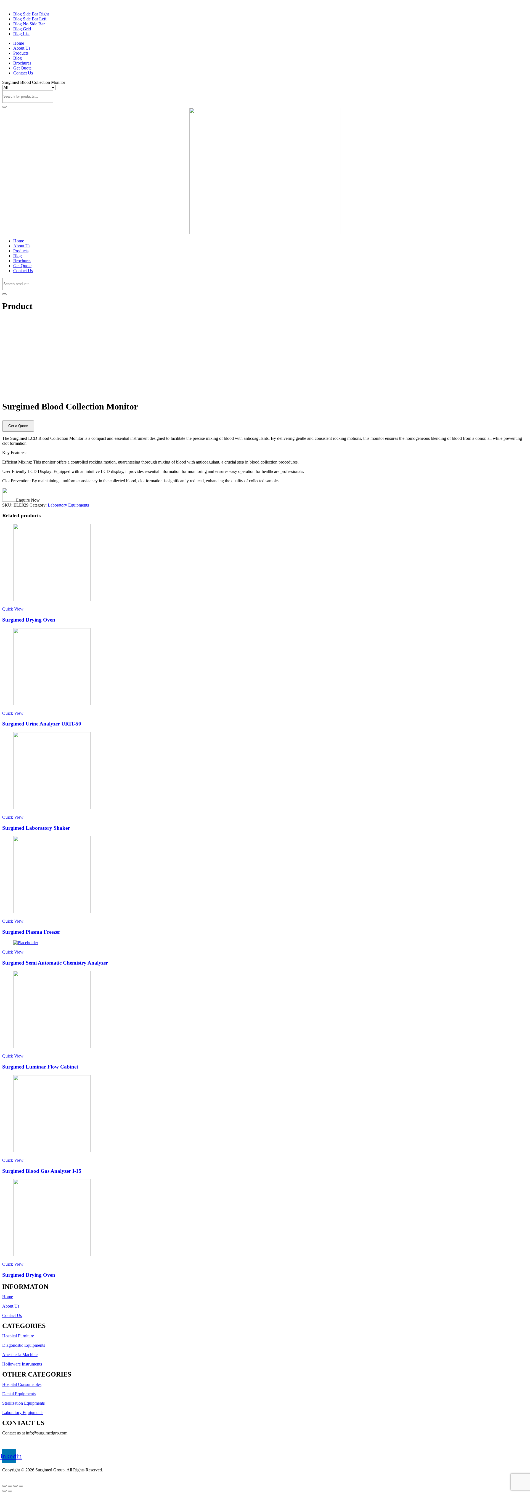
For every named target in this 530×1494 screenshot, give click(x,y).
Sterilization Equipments (23, 1403)
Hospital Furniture (18, 1336)
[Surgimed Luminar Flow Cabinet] (52, 1046)
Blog (17, 58)
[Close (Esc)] (4, 1486)
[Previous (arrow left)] (4, 1491)
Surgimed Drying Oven (28, 620)
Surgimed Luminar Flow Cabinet (40, 1067)
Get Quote (22, 68)
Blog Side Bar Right (31, 14)
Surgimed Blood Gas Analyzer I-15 (41, 1171)
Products (20, 53)
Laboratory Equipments (68, 505)
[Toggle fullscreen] (15, 1486)
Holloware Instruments (22, 1364)
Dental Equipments (19, 1393)
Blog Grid (22, 28)
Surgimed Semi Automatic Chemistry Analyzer (55, 963)
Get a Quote (18, 426)
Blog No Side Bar (29, 24)
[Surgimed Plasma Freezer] (52, 911)
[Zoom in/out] (21, 1486)
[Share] (10, 1486)
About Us (21, 48)
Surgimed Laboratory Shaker (36, 828)
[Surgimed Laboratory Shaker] (52, 807)
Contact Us (23, 73)
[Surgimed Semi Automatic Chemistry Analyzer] (25, 942)
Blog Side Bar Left (29, 19)
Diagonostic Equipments (23, 1345)
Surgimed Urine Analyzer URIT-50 (41, 724)
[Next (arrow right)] (10, 1491)
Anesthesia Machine (20, 1354)
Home (18, 43)
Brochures (22, 63)
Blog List (21, 33)
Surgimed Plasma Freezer (31, 932)
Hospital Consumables (21, 1384)
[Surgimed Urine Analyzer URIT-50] (52, 704)
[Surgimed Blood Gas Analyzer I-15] (52, 1150)
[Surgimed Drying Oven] (52, 599)
